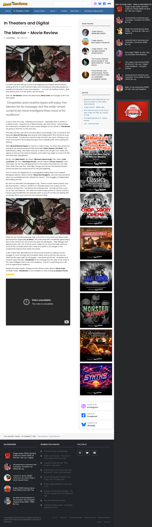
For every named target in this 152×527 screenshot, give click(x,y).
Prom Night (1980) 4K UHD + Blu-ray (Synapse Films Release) (137, 53)
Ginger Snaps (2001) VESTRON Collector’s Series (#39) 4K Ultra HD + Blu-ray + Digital (24, 455)
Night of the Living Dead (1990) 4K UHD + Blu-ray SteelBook (137, 88)
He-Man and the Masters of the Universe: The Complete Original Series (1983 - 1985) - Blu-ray (24, 501)
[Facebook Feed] (104, 4)
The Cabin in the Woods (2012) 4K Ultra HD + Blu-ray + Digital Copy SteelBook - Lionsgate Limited (137, 65)
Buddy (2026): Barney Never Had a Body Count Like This (24, 489)
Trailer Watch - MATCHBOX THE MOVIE (100, 41)
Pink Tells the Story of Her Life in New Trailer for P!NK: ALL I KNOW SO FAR (96, 112)
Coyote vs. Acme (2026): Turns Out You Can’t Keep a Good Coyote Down (24, 478)
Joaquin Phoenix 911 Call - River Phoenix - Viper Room (56, 464)
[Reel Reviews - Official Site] (15, 4)
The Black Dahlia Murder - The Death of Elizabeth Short (58, 506)
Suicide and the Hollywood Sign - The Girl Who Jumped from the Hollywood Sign (58, 493)
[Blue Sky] (99, 4)
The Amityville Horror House (54, 500)
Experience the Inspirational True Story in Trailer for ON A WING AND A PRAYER (96, 101)
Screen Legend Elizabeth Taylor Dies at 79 (58, 485)
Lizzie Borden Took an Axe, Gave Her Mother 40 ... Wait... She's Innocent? (58, 471)
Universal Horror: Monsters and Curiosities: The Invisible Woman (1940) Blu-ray (137, 77)
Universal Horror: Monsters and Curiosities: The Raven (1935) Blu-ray (136, 42)
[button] (22, 11)
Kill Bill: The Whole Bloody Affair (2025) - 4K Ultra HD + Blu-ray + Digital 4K (137, 31)
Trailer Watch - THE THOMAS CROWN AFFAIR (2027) (99, 51)
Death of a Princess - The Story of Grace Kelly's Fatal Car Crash (57, 457)
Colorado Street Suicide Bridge (56, 451)
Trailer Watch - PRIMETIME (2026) (98, 32)
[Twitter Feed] (95, 4)
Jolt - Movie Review (91, 124)
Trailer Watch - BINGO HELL (94, 107)
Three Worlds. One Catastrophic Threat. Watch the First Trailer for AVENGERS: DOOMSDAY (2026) (100, 75)
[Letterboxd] (109, 4)
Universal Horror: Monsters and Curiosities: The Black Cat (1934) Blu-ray (137, 20)
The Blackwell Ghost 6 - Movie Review (95, 119)
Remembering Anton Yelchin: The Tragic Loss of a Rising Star (57, 478)
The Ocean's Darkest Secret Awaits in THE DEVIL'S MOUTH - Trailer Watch (100, 62)
